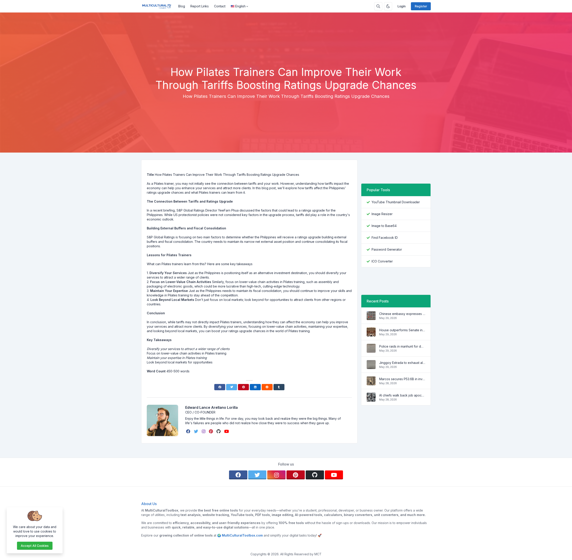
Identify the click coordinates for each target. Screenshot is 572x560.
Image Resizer (382, 214)
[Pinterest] (243, 387)
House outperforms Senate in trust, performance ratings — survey (402, 330)
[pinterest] (211, 431)
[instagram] (204, 431)
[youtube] (227, 431)
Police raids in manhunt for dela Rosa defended (402, 346)
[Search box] (378, 6)
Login (401, 6)
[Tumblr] (278, 387)
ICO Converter (382, 261)
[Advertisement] (286, 53)
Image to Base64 (384, 226)
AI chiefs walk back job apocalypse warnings (402, 395)
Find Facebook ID (385, 237)
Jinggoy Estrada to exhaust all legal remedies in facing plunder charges (402, 363)
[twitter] (196, 431)
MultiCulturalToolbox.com (242, 535)
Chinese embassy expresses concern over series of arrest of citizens (402, 314)
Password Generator (387, 249)
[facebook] (188, 431)
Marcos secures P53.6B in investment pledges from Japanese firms (402, 379)
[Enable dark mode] (388, 6)
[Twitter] (231, 387)
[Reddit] (267, 387)
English (240, 6)
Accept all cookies (35, 545)
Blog (181, 6)
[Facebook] (219, 387)
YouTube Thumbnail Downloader (396, 202)
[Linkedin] (255, 387)
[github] (219, 431)
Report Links (199, 6)
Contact (219, 6)
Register (421, 6)
